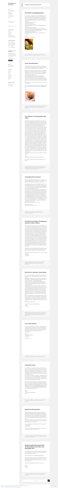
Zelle (42, 107)
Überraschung (39, 263)
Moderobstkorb (38, 474)
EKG (25, 106)
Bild (34, 473)
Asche (37, 435)
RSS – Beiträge (10, 84)
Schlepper (9, 31)
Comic (9, 73)
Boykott (9, 72)
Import (28, 436)
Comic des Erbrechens (11, 16)
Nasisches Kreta (30, 365)
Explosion (44, 473)
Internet (41, 211)
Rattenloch (40, 55)
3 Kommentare (44, 55)
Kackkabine (42, 261)
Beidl (38, 166)
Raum (28, 107)
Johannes (9, 43)
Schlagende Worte (10, 13)
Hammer (35, 167)
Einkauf (42, 166)
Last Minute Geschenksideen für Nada (35, 117)
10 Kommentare (27, 108)
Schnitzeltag (32, 314)
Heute (29, 106)
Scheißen (33, 263)
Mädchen (26, 107)
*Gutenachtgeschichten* (11, 10)
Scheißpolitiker (29, 314)
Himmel (26, 436)
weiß (41, 107)
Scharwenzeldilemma (11, 35)
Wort (42, 263)
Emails (39, 399)
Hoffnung (28, 474)
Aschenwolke (39, 435)
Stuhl (32, 107)
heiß (44, 399)
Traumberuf (26, 213)
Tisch (35, 107)
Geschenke (29, 167)
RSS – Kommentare (10, 85)
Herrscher (26, 400)
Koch (37, 167)
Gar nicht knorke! (31, 323)
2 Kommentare (31, 213)
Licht (43, 106)
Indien (38, 211)
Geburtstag (26, 167)
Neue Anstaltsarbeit (31, 63)
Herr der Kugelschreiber (41, 54)
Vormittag (39, 107)
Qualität (41, 212)
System (34, 107)
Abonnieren (10, 60)
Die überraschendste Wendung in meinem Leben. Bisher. (36, 222)
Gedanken (42, 399)
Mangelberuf (36, 55)
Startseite (9, 9)
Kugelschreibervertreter (38, 262)
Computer (45, 105)
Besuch (38, 399)
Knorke (45, 356)
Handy (25, 474)
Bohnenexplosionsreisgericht (39, 455)
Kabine (40, 261)
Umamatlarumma (41, 400)
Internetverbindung (27, 212)
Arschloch (39, 312)
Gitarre (37, 356)
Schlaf (46, 436)
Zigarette (42, 314)
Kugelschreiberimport (42, 436)
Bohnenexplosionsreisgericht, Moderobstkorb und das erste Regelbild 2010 (35, 446)
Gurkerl (27, 106)
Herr (45, 399)
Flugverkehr (42, 435)
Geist (45, 435)
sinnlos (30, 107)
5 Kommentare (27, 315)
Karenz (31, 106)
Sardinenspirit (10, 32)
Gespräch (32, 167)
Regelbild (41, 474)
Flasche (44, 166)
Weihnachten (39, 314)
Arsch (36, 166)
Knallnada (9, 34)
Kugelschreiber (27, 55)
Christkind (45, 312)
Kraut (38, 167)
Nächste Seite (49, 481)
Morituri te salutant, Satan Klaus (35, 272)
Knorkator (42, 356)
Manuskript (9, 76)
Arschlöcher (42, 312)
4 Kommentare (27, 264)
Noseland (38, 400)
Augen (36, 54)
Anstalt (36, 105)
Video (34, 356)
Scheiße (31, 263)
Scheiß (28, 263)
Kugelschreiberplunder (32, 409)
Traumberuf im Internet (33, 177)
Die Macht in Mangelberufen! (12, 36)
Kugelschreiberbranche (32, 55)
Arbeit (35, 54)
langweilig (42, 262)
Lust (44, 106)
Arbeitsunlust (40, 105)
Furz (38, 261)
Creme (40, 166)
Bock (37, 261)
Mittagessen (9, 77)
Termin (35, 263)
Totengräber (36, 314)
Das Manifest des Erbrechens (12, 4)
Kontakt (9, 17)
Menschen (26, 263)
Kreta (29, 400)
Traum (43, 212)
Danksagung (9, 12)
